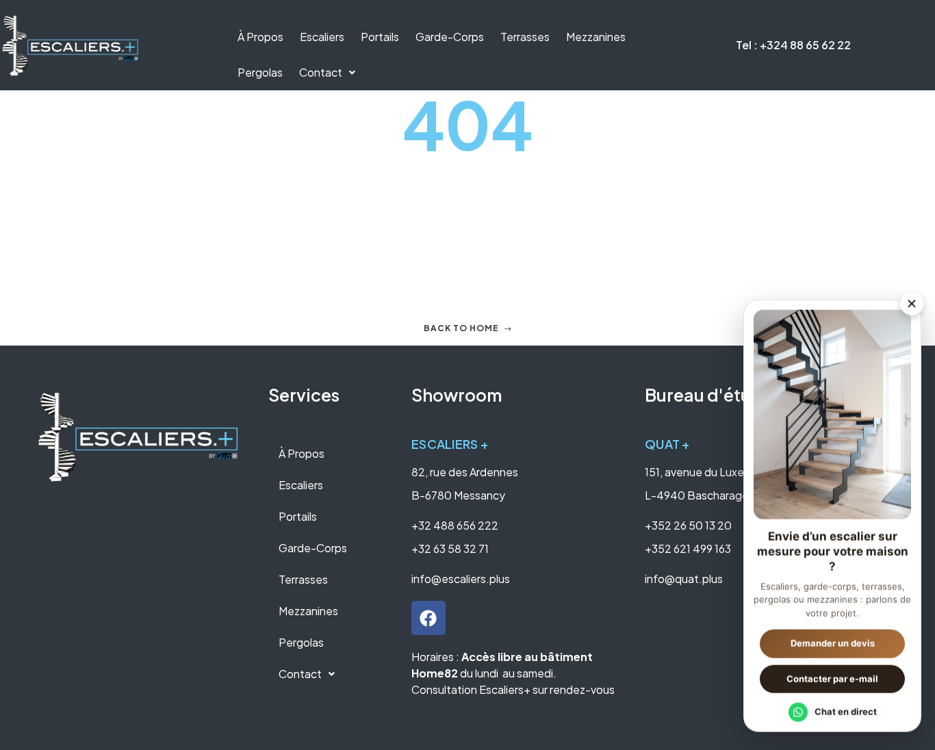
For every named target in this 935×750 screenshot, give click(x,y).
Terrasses (525, 36)
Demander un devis (833, 641)
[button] (327, 72)
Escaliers (322, 36)
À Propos (260, 36)
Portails (380, 36)
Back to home (461, 328)
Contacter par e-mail (832, 677)
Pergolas (260, 72)
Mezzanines (596, 36)
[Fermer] (911, 302)
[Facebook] (428, 618)
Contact (320, 72)
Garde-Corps (449, 36)
